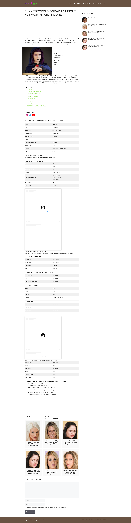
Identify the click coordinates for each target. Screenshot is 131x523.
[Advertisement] (52, 28)
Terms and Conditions (101, 519)
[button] (104, 3)
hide (33, 87)
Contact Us (87, 519)
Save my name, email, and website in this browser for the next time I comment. (46, 507)
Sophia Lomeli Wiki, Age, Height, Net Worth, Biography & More (96, 18)
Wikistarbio (53, 417)
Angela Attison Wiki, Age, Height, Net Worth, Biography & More (52, 442)
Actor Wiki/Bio (77, 3)
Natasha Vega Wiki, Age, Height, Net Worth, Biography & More (70, 472)
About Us (82, 519)
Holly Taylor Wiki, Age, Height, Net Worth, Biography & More (51, 472)
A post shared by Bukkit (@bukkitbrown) (43, 228)
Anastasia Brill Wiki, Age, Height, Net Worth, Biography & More (70, 442)
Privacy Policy (93, 519)
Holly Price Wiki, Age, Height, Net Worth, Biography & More (33, 444)
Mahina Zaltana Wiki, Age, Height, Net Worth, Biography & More (33, 471)
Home (70, 3)
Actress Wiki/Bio (86, 3)
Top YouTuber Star (97, 3)
